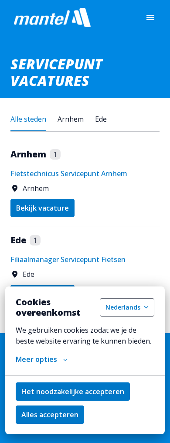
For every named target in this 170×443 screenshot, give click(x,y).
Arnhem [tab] (71, 119)
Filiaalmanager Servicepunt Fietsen (68, 259)
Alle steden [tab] (28, 119)
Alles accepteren (49, 414)
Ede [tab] (101, 119)
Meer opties (36, 359)
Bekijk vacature (42, 208)
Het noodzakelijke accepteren (72, 391)
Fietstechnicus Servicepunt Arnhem (68, 173)
